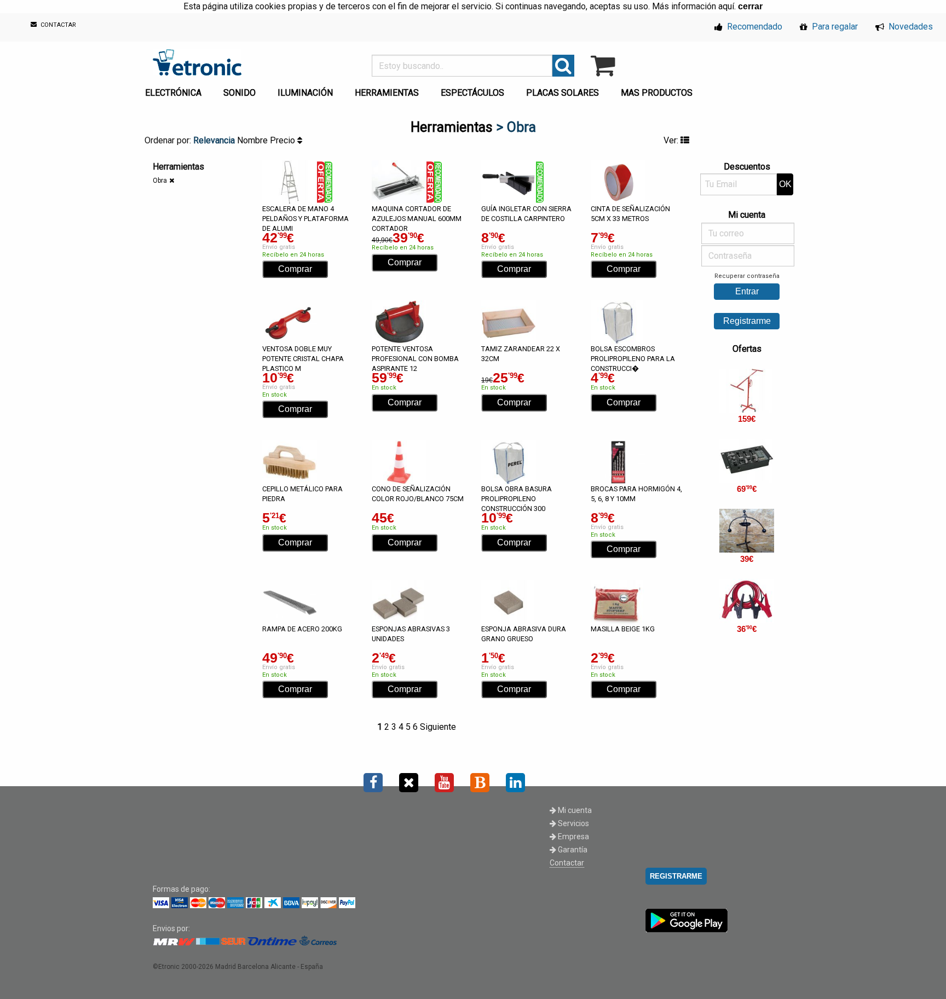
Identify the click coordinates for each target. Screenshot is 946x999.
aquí (726, 6)
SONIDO (239, 93)
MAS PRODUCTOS (657, 93)
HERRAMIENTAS (387, 93)
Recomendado (753, 26)
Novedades (909, 26)
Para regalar (834, 26)
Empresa (572, 836)
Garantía (571, 849)
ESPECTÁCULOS (472, 93)
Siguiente (438, 727)
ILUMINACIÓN (305, 93)
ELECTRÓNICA (173, 93)
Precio (283, 140)
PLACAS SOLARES (562, 93)
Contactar (567, 862)
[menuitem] (175, 89)
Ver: (672, 140)
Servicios (572, 823)
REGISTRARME (676, 876)
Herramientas (452, 127)
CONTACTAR (57, 25)
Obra (160, 180)
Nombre (253, 140)
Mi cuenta (574, 810)
